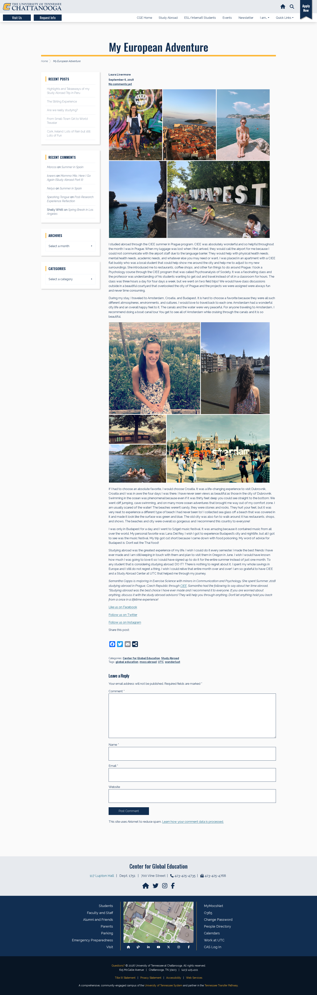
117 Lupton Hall (102, 876)
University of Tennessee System (163, 985)
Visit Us (17, 17)
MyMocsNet (213, 906)
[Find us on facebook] (173, 887)
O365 (208, 913)
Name (114, 744)
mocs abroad (148, 661)
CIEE (183, 586)
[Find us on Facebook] (189, 947)
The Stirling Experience (62, 101)
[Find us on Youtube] (158, 947)
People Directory (217, 926)
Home (44, 61)
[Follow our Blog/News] (138, 947)
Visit (109, 947)
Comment (117, 691)
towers (51, 175)
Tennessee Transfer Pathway (221, 985)
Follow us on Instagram (125, 622)
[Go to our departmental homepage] (146, 887)
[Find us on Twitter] (156, 887)
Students (106, 906)
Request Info (48, 17)
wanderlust (172, 661)
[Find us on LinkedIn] (148, 947)
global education (127, 661)
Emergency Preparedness (92, 940)
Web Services (194, 977)
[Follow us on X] (168, 947)
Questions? (118, 965)
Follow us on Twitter (123, 615)
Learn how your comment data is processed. (193, 821)
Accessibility (173, 977)
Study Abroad (170, 658)
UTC (161, 661)
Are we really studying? (62, 110)
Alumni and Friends (98, 920)
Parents (107, 926)
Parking (107, 933)
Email (113, 766)
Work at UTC (214, 940)
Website (114, 787)
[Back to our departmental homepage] (128, 947)
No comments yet (120, 84)
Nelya (51, 188)
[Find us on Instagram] (165, 887)
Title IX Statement (125, 977)
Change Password (218, 920)
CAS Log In (212, 947)
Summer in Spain (72, 167)
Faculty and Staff (100, 913)
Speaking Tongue (58, 197)
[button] (291, 6)
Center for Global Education (141, 658)
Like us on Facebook (123, 607)
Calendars (212, 933)
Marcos (52, 167)
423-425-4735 (185, 876)
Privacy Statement (150, 977)
